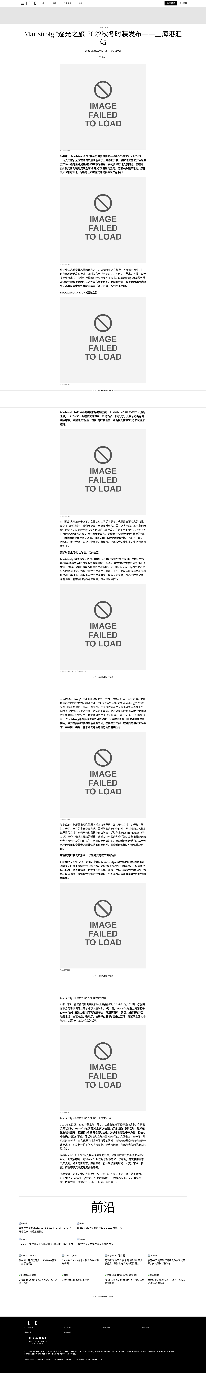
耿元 (103, 57)
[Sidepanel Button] (22, 3)
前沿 (103, 1208)
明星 (55, 3)
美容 (80, 3)
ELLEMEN (29, 1327)
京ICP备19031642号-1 (63, 1360)
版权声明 (67, 1332)
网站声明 (145, 1327)
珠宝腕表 (67, 3)
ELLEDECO (68, 1327)
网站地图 (106, 1327)
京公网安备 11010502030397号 (89, 1360)
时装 (42, 3)
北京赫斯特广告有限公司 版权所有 (38, 1360)
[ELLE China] (31, 3)
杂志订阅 (171, 3)
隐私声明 (28, 1332)
